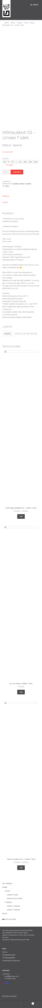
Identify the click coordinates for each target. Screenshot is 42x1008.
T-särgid (19, 23)
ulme (7, 186)
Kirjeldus (5, 196)
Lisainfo (5, 202)
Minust (4, 952)
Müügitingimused (8, 955)
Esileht (6, 23)
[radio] (4, 161)
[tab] (21, 196)
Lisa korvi (17, 172)
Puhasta (9, 165)
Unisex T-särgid (29, 23)
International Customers (11, 961)
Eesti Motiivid (10, 919)
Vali (21, 516)
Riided (12, 23)
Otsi (10, 1004)
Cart (27, 1002)
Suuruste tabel (7, 152)
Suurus (5, 159)
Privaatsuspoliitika (8, 958)
